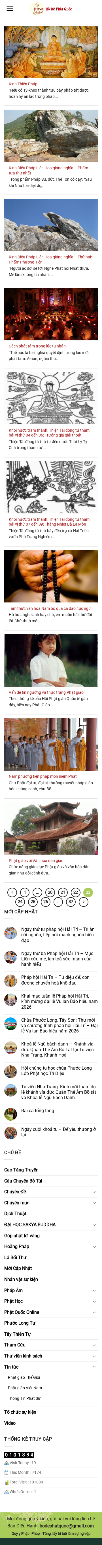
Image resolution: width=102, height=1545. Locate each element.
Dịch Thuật (15, 1213)
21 (63, 892)
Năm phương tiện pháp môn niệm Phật (43, 776)
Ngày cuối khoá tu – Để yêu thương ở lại (58, 1132)
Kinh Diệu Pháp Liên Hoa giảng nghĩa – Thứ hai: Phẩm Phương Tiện (50, 259)
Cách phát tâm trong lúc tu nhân (37, 346)
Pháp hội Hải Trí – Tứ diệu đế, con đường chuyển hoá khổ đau (55, 980)
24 (20, 901)
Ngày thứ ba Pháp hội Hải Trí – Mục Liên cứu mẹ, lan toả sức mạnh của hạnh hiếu (57, 959)
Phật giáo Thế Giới (24, 1377)
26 (45, 901)
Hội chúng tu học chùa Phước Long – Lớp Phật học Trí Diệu (58, 1070)
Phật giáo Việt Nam (25, 1388)
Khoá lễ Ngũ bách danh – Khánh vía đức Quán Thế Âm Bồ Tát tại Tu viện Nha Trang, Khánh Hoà (57, 1049)
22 (75, 892)
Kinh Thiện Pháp (23, 84)
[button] (9, 8)
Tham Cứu (15, 1345)
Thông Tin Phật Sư (24, 1398)
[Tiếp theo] (83, 902)
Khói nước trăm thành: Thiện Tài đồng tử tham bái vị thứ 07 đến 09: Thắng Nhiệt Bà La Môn (49, 522)
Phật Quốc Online (21, 1312)
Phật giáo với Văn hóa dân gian (36, 860)
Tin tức (11, 1367)
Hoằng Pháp (16, 1246)
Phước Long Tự (19, 1323)
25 (33, 901)
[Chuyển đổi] (94, 1191)
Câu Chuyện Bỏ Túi (23, 1181)
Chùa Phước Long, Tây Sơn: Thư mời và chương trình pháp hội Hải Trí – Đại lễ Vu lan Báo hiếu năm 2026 (59, 1025)
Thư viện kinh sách (23, 1356)
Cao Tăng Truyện (21, 1170)
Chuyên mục (16, 1202)
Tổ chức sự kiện (20, 1412)
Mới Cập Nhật (18, 1268)
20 (50, 892)
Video (10, 1423)
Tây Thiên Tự (17, 1334)
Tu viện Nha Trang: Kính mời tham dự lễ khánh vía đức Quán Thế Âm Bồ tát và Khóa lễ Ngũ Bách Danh (58, 1092)
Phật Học (13, 1301)
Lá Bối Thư (15, 1257)
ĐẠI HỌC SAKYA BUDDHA (30, 1224)
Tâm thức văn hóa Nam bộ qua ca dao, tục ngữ (50, 608)
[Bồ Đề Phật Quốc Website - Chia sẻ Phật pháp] (51, 8)
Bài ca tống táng (37, 1110)
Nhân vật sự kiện (21, 1279)
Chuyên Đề (15, 1191)
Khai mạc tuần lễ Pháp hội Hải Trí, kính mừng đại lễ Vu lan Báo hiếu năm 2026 (59, 1001)
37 (71, 901)
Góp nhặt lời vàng (22, 1235)
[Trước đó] (12, 892)
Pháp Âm (13, 1290)
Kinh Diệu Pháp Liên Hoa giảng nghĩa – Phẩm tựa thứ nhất (48, 170)
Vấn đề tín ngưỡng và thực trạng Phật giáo (46, 692)
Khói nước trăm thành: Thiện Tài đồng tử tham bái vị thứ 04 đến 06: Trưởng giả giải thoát (49, 433)
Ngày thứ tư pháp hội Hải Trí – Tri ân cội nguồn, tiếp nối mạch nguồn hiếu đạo (58, 935)
